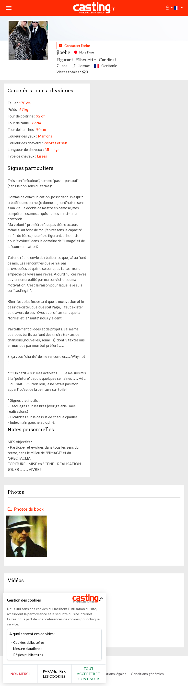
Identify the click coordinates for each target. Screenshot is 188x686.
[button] (168, 7)
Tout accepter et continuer (88, 673)
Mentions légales (113, 674)
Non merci (20, 674)
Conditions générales (147, 674)
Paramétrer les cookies (54, 673)
